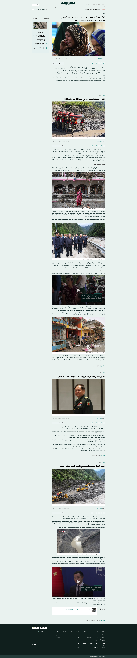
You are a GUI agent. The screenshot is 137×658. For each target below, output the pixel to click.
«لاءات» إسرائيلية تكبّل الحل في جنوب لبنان (92, 9)
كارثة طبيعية (92, 620)
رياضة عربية (103, 647)
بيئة (72, 637)
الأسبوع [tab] (33, 18)
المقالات (91, 634)
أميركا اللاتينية (96, 640)
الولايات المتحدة (96, 634)
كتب (78, 634)
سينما (78, 637)
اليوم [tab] (36, 18)
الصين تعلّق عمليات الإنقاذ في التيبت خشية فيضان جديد (82, 466)
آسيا (99, 13)
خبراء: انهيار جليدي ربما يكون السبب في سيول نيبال (41, 31)
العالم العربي (103, 634)
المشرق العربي (102, 639)
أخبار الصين (98, 455)
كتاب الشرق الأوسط (89, 637)
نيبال (99, 365)
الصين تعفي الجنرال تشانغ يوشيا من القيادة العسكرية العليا (39, 36)
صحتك (72, 634)
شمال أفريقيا (102, 637)
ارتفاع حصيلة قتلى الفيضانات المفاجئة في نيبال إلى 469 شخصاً (39, 44)
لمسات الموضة (58, 637)
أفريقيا (97, 639)
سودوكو (78, 647)
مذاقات (59, 634)
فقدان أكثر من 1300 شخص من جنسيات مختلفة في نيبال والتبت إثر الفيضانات (76, 609)
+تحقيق (97, 649)
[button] (78, 290)
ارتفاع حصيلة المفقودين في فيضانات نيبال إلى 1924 (40, 40)
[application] (78, 290)
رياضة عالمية (103, 649)
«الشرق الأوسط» (99, 58)
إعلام (78, 639)
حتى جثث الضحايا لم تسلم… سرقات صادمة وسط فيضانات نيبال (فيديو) (39, 49)
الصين (95, 365)
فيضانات (98, 620)
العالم (104, 13)
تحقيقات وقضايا (96, 647)
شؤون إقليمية (103, 640)
